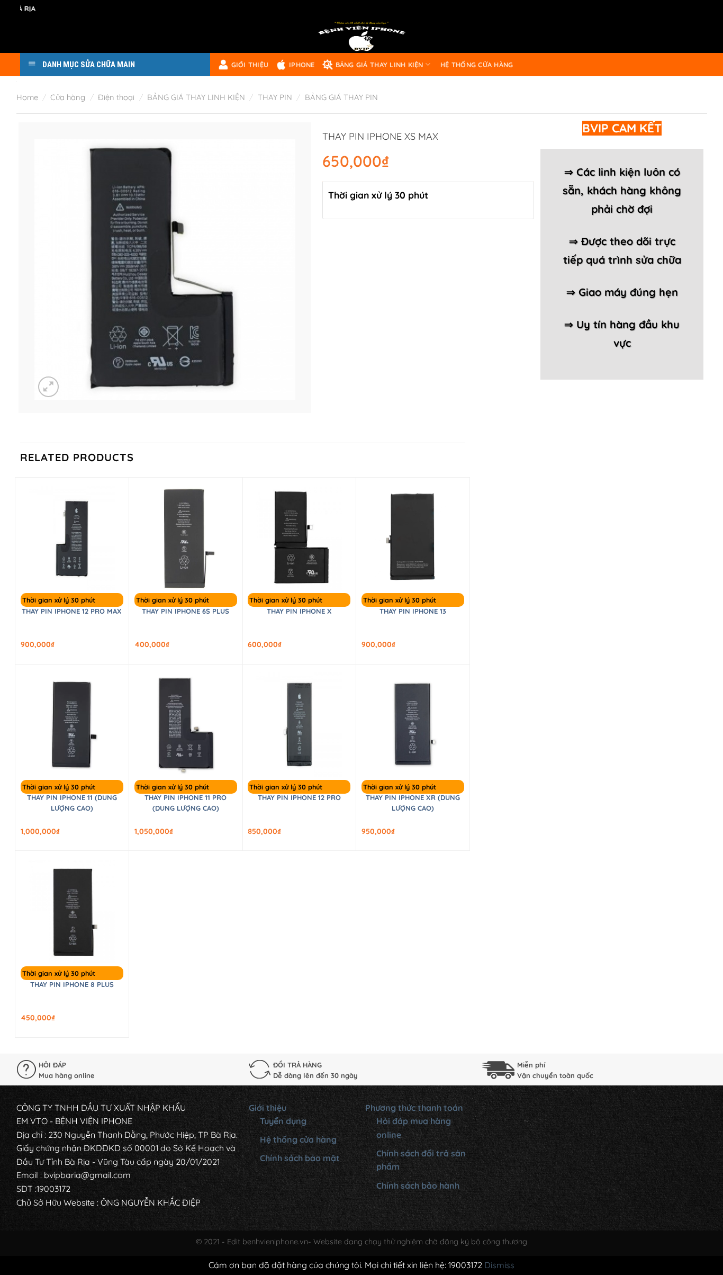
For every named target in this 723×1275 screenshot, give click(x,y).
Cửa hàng (67, 97)
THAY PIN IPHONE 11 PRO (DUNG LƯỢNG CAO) (185, 802)
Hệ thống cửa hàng (476, 64)
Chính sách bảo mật (300, 1158)
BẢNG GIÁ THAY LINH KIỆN (379, 64)
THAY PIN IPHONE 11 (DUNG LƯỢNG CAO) (72, 802)
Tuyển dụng (283, 1121)
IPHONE (302, 64)
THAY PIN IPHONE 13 (412, 611)
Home (27, 97)
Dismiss (499, 1265)
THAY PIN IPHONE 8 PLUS (72, 984)
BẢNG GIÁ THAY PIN (341, 97)
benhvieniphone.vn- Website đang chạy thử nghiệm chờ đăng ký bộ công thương (384, 1241)
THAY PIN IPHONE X (299, 611)
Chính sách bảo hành (417, 1185)
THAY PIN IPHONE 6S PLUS (185, 611)
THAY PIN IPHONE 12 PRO (299, 797)
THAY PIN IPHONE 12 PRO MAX (72, 611)
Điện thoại (116, 97)
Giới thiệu (250, 64)
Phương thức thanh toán (414, 1107)
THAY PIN (275, 97)
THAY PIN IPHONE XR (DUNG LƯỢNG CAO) (413, 802)
